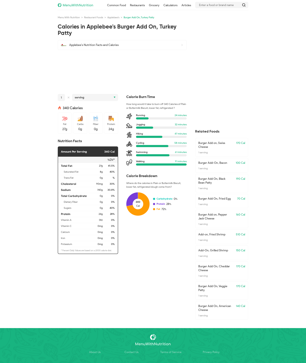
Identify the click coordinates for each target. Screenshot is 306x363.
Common (116, 5)
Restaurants (137, 5)
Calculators (170, 5)
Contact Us (131, 352)
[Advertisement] (122, 72)
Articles (186, 5)
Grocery (154, 5)
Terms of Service (171, 352)
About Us (95, 352)
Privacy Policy (211, 352)
